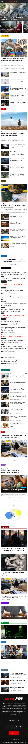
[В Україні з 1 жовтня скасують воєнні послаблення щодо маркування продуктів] (5, 245)
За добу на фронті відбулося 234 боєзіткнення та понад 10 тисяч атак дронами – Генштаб (17, 167)
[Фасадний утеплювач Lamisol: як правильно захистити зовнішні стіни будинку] (5, 425)
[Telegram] (16, 727)
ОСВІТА (20, 264)
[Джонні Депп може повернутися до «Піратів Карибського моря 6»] (5, 404)
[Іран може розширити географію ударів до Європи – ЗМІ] (5, 689)
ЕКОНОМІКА (11, 263)
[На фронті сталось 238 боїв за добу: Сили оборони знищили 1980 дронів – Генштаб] (5, 146)
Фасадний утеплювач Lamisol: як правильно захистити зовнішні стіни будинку (17, 425)
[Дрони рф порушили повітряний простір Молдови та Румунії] (5, 161)
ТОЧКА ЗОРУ (24, 266)
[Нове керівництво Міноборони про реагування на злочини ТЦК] (5, 217)
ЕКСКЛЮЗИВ (18, 263)
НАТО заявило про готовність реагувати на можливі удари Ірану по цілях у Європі (18, 675)
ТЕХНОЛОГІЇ (16, 266)
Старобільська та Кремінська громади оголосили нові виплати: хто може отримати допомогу (17, 95)
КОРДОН (25, 263)
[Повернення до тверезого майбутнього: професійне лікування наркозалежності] (5, 383)
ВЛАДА (3, 181)
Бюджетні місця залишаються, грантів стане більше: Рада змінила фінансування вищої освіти (13, 470)
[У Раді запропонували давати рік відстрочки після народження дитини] (14, 193)
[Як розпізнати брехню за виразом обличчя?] (14, 562)
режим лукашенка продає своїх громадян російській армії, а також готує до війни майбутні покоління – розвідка (13, 348)
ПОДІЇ (25, 264)
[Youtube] (21, 727)
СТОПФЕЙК (24, 265)
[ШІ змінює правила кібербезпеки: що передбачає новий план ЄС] (14, 632)
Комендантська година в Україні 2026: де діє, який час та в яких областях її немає (18, 389)
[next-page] (4, 366)
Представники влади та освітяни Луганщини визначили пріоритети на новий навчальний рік (18, 88)
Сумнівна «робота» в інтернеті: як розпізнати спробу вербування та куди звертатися (18, 102)
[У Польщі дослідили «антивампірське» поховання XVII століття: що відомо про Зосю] (5, 418)
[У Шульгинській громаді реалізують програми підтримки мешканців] (14, 48)
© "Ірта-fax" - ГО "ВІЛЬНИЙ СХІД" (14, 739)
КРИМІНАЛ (7, 264)
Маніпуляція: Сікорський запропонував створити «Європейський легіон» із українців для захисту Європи (13, 297)
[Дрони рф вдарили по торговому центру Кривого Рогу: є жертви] (11, 27)
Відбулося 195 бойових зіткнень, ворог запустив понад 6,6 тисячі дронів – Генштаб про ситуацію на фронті (18, 153)
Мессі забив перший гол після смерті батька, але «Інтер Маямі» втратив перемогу (12, 655)
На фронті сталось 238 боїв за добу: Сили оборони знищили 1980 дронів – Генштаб (18, 146)
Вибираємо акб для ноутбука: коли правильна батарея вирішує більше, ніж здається (18, 396)
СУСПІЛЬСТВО (9, 266)
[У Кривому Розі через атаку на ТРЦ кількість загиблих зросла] (14, 12)
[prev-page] (2, 366)
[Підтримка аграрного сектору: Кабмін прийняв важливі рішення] (5, 224)
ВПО (26, 262)
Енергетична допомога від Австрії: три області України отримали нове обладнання (18, 230)
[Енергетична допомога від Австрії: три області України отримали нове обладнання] (5, 231)
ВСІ (5, 262)
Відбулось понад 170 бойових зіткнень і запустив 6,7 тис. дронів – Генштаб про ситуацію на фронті (13, 133)
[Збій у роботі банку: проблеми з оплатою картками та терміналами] (14, 612)
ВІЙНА (3, 108)
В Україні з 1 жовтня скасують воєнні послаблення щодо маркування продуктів (18, 245)
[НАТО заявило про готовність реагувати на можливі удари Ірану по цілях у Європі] (5, 675)
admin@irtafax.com (15, 720)
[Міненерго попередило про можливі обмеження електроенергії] (5, 238)
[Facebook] (7, 727)
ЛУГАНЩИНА (5, 35)
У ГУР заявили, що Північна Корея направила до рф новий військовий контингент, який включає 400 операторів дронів (13, 329)
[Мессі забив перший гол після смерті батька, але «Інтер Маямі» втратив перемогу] (14, 652)
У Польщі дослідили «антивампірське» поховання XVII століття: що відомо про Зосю (18, 418)
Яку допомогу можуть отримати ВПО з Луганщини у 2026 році (15, 597)
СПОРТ (18, 265)
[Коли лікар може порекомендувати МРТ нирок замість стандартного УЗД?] (5, 376)
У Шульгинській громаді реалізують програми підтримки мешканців (13, 59)
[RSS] (12, 727)
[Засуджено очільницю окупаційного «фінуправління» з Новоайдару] (5, 81)
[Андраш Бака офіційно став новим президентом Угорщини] (5, 682)
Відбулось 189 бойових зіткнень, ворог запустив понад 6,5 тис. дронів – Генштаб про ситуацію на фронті (18, 174)
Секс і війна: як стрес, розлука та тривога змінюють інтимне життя (13, 549)
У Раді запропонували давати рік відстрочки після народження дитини (13, 204)
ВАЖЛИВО (10, 262)
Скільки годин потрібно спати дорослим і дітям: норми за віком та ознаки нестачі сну (17, 411)
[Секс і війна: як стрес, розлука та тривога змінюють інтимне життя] (14, 538)
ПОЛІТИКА (12, 265)
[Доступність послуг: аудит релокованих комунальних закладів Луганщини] (5, 74)
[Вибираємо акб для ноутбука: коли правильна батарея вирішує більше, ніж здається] (5, 397)
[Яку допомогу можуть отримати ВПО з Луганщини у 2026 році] (14, 448)
